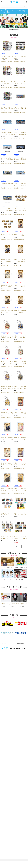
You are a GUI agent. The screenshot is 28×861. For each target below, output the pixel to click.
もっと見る (14, 546)
